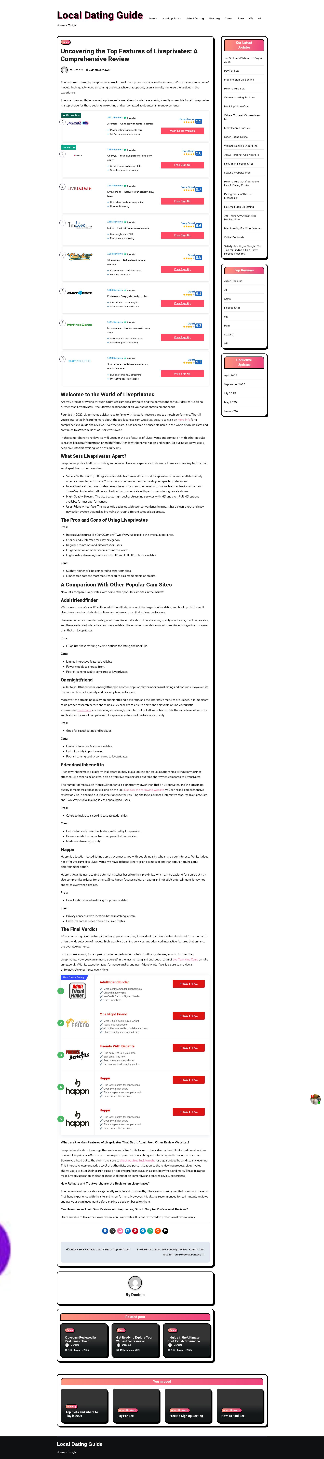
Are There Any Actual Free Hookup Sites (240, 217)
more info (184, 420)
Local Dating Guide (100, 15)
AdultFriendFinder (114, 982)
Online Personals (234, 237)
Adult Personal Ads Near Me (241, 155)
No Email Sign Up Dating (239, 207)
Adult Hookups (233, 281)
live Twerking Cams (185, 959)
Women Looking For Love (239, 97)
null (226, 317)
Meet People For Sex (237, 128)
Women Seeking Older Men (241, 146)
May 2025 (230, 402)
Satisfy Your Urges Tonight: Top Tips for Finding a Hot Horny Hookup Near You (243, 250)
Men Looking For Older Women (243, 228)
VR (251, 18)
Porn (240, 18)
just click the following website (144, 790)
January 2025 (232, 411)
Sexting (214, 18)
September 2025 (234, 384)
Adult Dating (195, 18)
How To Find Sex (234, 88)
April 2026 (230, 375)
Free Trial (189, 983)
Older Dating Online (236, 137)
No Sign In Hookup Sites (239, 164)
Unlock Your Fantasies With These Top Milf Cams (100, 1249)
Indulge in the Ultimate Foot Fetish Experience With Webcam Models (184, 1341)
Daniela (78, 69)
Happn (105, 1078)
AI (259, 18)
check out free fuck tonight (137, 1160)
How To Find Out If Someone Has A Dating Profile (241, 183)
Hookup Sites (172, 18)
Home (153, 18)
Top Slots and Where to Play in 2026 (81, 1414)
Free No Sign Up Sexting (239, 80)
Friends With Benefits (117, 1046)
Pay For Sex (231, 71)
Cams (228, 18)
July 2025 (230, 393)
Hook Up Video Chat (236, 106)
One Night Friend (113, 1014)
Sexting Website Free (237, 173)
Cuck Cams (84, 710)
